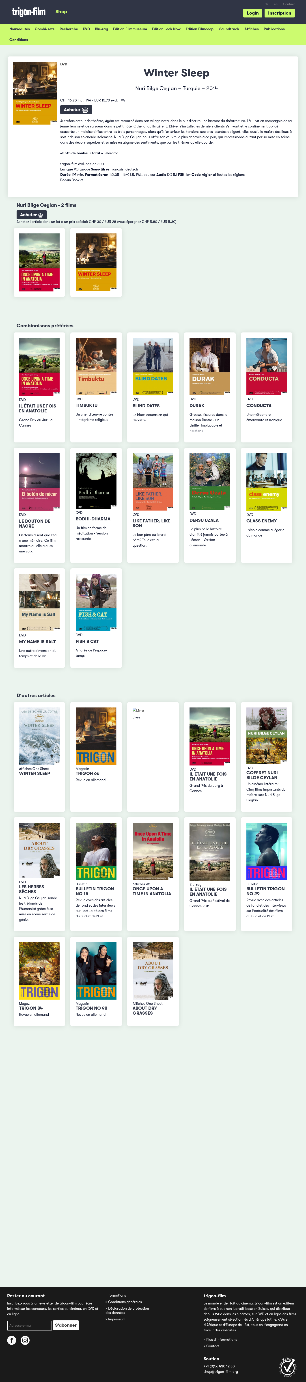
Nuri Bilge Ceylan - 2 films (46, 205)
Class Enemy (261, 521)
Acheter (73, 109)
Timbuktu (86, 405)
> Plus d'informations (220, 1340)
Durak (197, 405)
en (276, 4)
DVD (86, 29)
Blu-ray (101, 29)
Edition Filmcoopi (200, 29)
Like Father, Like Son (151, 523)
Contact (289, 4)
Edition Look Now (166, 29)
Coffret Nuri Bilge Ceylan (262, 775)
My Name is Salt (37, 641)
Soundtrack (229, 29)
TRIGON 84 (31, 1008)
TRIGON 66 (87, 773)
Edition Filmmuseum (130, 29)
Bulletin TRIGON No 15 (95, 891)
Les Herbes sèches (31, 889)
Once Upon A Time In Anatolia (152, 891)
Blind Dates (146, 405)
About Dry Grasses (145, 1011)
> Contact (212, 1346)
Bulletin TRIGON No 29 (265, 891)
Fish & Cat (87, 641)
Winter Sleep (34, 773)
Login (253, 13)
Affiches (251, 29)
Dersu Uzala (204, 520)
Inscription (279, 13)
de (267, 4)
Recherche (69, 29)
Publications (274, 29)
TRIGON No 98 (91, 1008)
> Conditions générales (124, 1302)
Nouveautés (19, 29)
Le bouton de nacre (34, 524)
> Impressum (115, 1319)
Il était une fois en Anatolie (37, 408)
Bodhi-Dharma (93, 519)
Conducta (259, 405)
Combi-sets (44, 29)
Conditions (18, 40)
